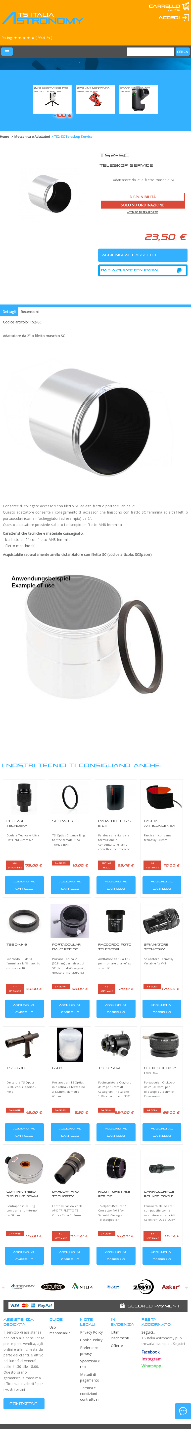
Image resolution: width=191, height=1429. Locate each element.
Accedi (169, 17)
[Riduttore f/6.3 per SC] (116, 1168)
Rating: (26, 37)
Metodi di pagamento (89, 1377)
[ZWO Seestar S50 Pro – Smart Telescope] (52, 98)
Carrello (164, 6)
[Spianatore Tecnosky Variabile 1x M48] (162, 921)
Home (4, 136)
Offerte (117, 1345)
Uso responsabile (60, 1330)
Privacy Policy (91, 1332)
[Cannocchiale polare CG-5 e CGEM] (162, 1168)
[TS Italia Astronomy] (42, 18)
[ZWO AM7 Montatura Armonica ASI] (95, 98)
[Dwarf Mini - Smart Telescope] (138, 98)
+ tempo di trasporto (142, 212)
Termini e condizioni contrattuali (89, 1394)
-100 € (62, 115)
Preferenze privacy (89, 1350)
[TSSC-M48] (24, 921)
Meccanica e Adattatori (32, 136)
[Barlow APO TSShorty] (70, 1168)
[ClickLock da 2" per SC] (162, 1045)
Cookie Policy (91, 1340)
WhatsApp (151, 1366)
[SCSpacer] (70, 797)
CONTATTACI (24, 1403)
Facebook (151, 1352)
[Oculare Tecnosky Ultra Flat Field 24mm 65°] (24, 797)
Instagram (151, 1359)
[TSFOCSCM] (116, 1045)
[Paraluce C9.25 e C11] (116, 797)
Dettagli (9, 311)
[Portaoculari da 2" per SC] (70, 921)
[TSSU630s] (24, 1045)
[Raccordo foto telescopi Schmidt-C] (116, 921)
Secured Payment (154, 1306)
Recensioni (30, 311)
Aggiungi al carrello (24, 885)
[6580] (70, 1045)
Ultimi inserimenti (120, 1335)
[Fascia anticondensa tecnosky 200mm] (162, 797)
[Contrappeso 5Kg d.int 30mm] (24, 1168)
